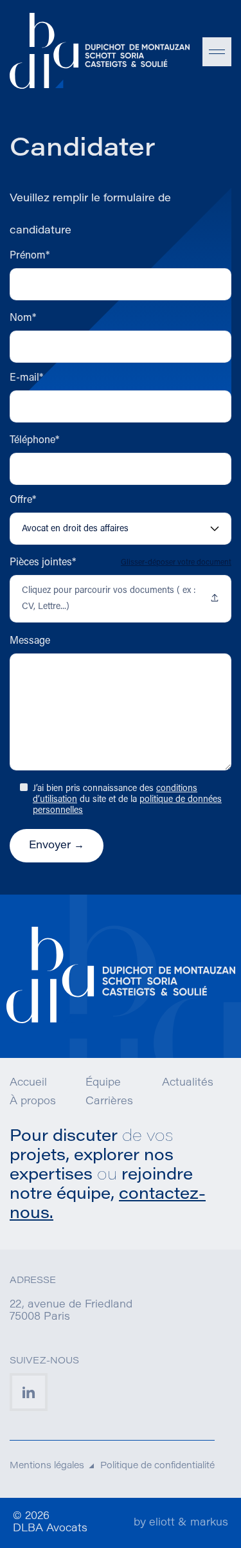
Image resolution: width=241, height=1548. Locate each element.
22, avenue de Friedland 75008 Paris (71, 1311)
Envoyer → (56, 846)
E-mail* (26, 378)
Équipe (103, 1083)
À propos (33, 1102)
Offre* (23, 500)
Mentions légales (47, 1466)
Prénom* (29, 256)
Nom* (23, 318)
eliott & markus (188, 1523)
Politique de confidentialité (157, 1466)
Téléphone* (34, 440)
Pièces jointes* (43, 563)
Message (30, 641)
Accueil (28, 1083)
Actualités (187, 1083)
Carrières (109, 1102)
